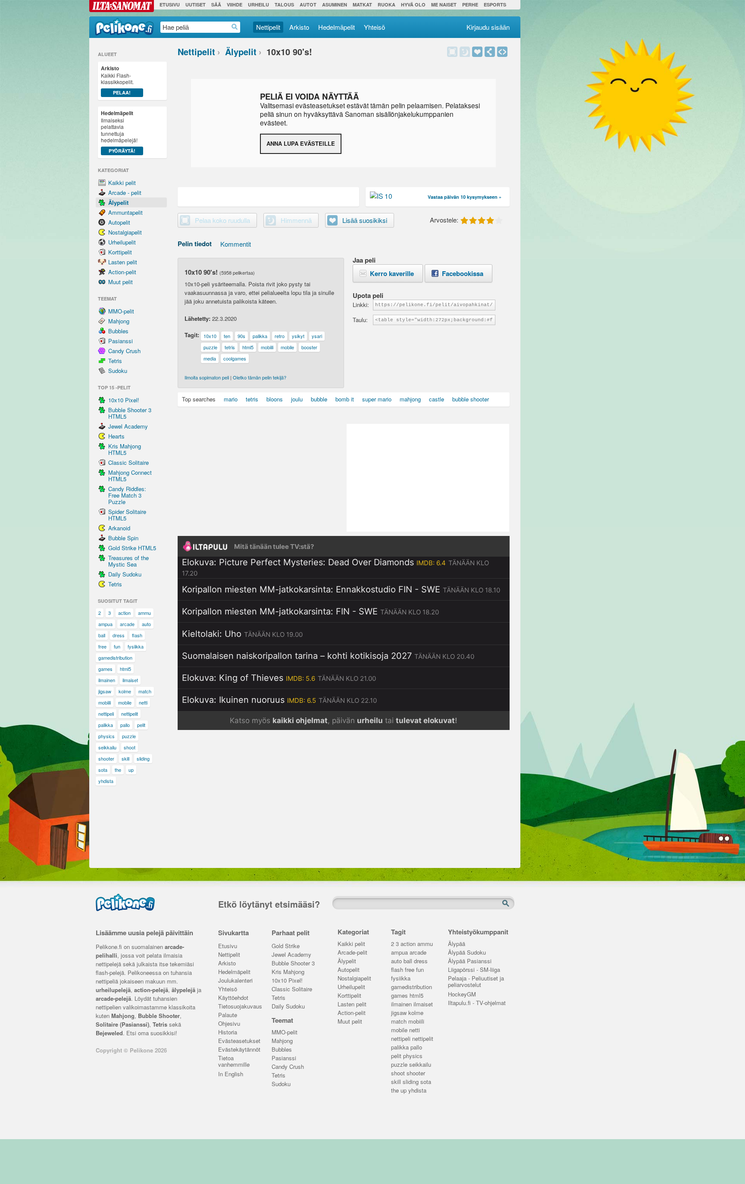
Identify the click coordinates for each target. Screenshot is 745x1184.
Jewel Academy (128, 426)
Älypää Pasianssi (469, 961)
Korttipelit (120, 252)
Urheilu (258, 4)
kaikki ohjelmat (300, 720)
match (144, 691)
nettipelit (129, 713)
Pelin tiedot (195, 243)
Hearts (116, 436)
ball (101, 635)
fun (117, 646)
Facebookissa (462, 273)
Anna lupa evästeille (300, 143)
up (131, 769)
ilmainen (106, 680)
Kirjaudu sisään (488, 26)
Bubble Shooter (159, 1016)
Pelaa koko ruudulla (222, 220)
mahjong (410, 399)
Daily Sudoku (124, 574)
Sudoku (117, 370)
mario (231, 399)
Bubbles (118, 331)
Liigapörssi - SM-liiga (474, 970)
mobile (124, 702)
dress (119, 635)
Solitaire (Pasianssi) (122, 1024)
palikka (105, 724)
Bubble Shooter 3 (293, 963)
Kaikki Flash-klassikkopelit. (117, 80)
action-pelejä (151, 990)
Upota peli (502, 52)
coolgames (234, 358)
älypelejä (183, 990)
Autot (308, 4)
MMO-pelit (121, 311)
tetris (230, 347)
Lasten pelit (122, 262)
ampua (105, 623)
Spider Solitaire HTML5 (127, 514)
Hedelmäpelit (336, 26)
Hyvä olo (413, 4)
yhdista (105, 780)
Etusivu (170, 4)
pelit (141, 724)
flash (137, 635)
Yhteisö (374, 26)
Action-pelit (122, 272)
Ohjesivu (229, 1023)
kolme (125, 691)
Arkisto (299, 26)
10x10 (209, 335)
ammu (144, 612)
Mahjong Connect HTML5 (130, 475)
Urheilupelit (122, 242)
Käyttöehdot (233, 998)
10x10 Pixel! (123, 400)
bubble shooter (470, 399)
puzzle (129, 736)
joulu (297, 399)
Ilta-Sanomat (121, 6)
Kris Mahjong (288, 972)
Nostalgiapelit (125, 232)
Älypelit (118, 202)
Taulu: (360, 320)
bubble (319, 399)
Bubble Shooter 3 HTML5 (129, 413)
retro (280, 335)
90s (241, 335)
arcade (127, 623)
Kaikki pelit (122, 183)
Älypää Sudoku (467, 952)
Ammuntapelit (125, 212)
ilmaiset (130, 680)
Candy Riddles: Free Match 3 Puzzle (127, 495)
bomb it (344, 399)
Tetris (115, 361)
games (105, 668)
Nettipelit (268, 26)
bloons (274, 399)
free (102, 646)
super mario (376, 399)
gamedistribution (115, 657)
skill (125, 758)
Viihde (234, 4)
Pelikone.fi (124, 26)
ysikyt (298, 335)
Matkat (362, 4)
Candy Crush (124, 351)
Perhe (470, 4)
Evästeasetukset (238, 1041)
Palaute (227, 1015)
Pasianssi (120, 341)
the (118, 769)
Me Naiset (444, 4)
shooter (106, 758)
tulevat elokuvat (425, 720)
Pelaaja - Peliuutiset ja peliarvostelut (476, 979)
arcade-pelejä (113, 998)
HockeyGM (462, 994)
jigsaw (104, 691)
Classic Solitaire (128, 462)
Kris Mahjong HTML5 (124, 449)
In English (230, 1074)
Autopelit (119, 222)
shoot (129, 747)
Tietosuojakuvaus (238, 1006)
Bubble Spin (123, 538)
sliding (143, 758)
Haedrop (235, 27)
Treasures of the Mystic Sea (128, 561)
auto (146, 623)
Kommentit (235, 243)
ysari (317, 335)
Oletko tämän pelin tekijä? (259, 377)
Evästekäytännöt (238, 1049)
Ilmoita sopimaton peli (207, 377)
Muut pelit (120, 282)
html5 (125, 668)
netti (143, 702)
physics (106, 736)
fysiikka (136, 646)
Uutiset (195, 4)
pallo (125, 724)
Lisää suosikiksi (477, 52)
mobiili (104, 702)
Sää (216, 4)
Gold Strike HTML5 (132, 548)
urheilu (370, 720)
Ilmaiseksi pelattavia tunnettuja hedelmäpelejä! (119, 131)
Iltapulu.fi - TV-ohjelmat (477, 1003)
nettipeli (106, 713)
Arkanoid (119, 528)
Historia (227, 1032)
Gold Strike (286, 946)
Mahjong (118, 321)
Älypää (456, 944)
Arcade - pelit (124, 192)
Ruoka (386, 4)
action (124, 612)
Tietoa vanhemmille (234, 1059)
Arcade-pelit (352, 952)
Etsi (506, 903)
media (209, 358)
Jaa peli (490, 52)
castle (436, 399)
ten (227, 335)
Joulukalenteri (235, 980)
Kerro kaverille (392, 273)
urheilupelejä (113, 990)
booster (309, 347)
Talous (284, 4)
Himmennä (465, 52)
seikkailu (107, 747)
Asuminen (334, 4)
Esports (495, 4)
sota (102, 769)
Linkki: (361, 305)
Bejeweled (109, 1033)
